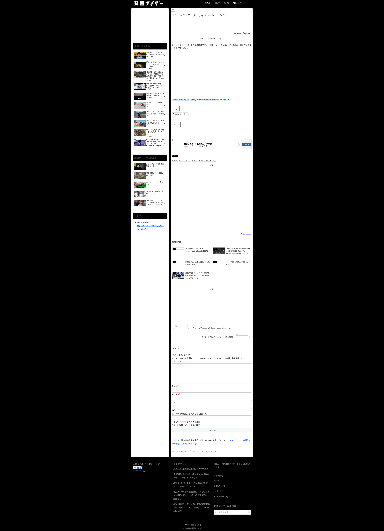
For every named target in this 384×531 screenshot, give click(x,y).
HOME (187, 525)
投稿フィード (220, 486)
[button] (249, 512)
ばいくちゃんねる (144, 222)
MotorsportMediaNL (210, 100)
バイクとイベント (186, 160)
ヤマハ (213, 160)
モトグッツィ (204, 160)
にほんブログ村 (139, 471)
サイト (174, 402)
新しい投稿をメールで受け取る (187, 425)
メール (176, 394)
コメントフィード (221, 491)
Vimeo (226, 100)
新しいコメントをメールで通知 (187, 422)
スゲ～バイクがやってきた (184, 469)
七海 (175, 499)
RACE (176, 156)
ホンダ (196, 160)
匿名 (191, 478)
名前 (175, 386)
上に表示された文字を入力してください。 (190, 414)
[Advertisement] (212, 22)
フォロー (247, 144)
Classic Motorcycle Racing (184, 100)
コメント (177, 362)
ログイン (218, 480)
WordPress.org (221, 497)
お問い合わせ (195, 525)
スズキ (176, 160)
